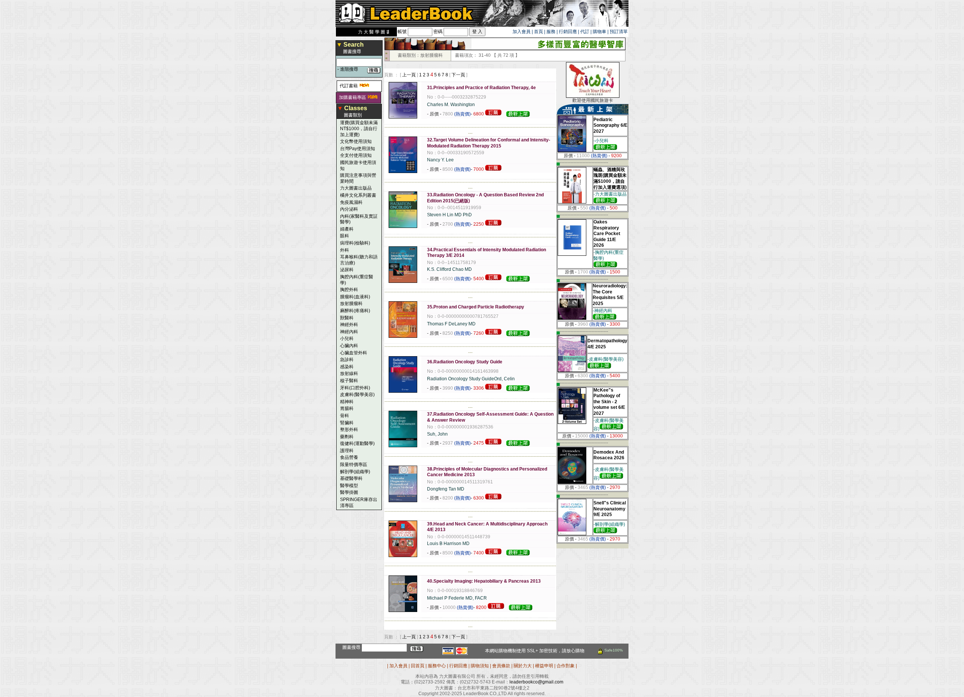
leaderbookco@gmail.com (536, 682)
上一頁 (409, 74)
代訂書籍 (349, 85)
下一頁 (458, 74)
